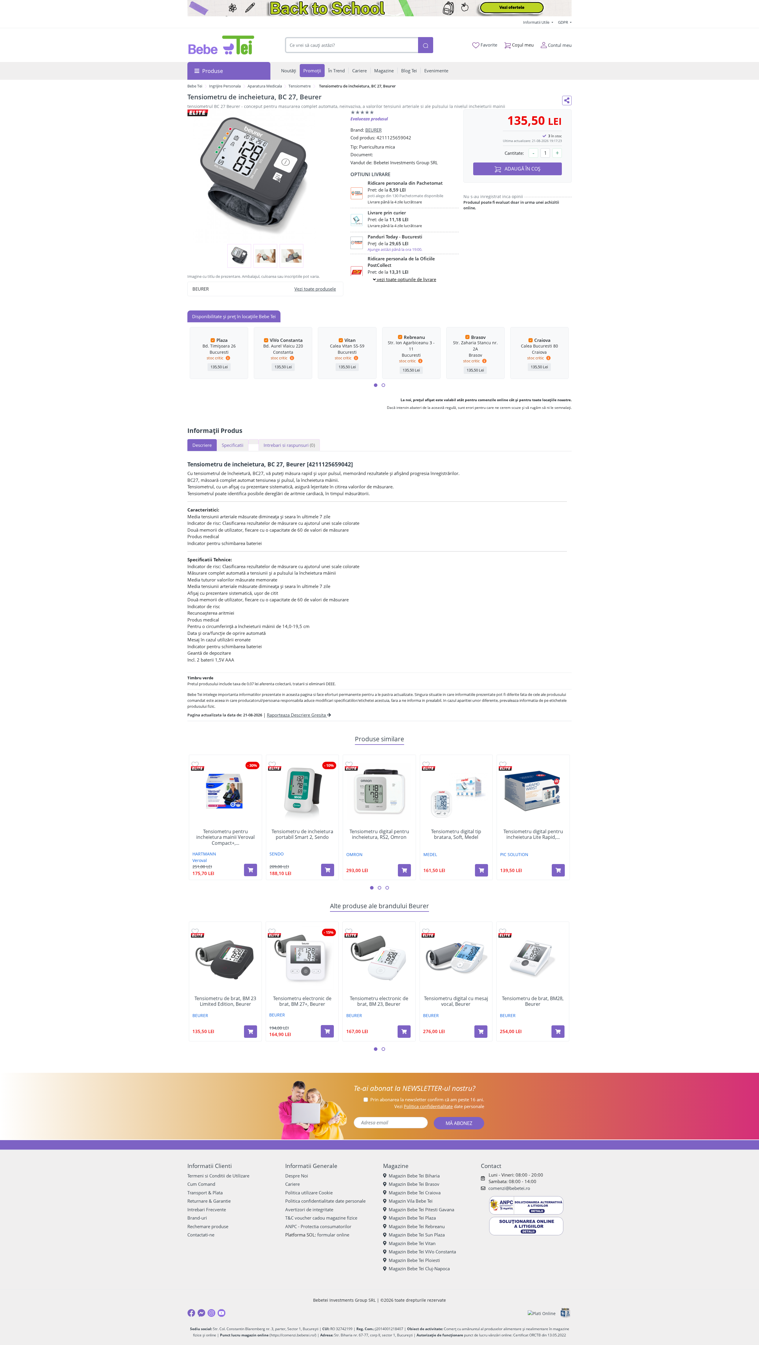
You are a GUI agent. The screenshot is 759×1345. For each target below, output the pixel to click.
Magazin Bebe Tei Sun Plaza (417, 1235)
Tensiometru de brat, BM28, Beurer (533, 1001)
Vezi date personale (439, 1106)
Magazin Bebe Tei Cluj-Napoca (419, 1268)
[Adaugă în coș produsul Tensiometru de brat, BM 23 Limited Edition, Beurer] (250, 1031)
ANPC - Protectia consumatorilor (318, 1226)
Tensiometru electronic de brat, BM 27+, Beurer (302, 1001)
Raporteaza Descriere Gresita (297, 715)
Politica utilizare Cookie (309, 1193)
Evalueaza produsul (369, 119)
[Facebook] (191, 1313)
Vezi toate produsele (315, 289)
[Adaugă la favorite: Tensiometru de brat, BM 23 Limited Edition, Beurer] (195, 931)
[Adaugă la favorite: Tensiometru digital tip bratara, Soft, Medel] (426, 764)
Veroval (199, 860)
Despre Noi (296, 1176)
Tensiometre (299, 86)
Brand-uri (197, 1218)
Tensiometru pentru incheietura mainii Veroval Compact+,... (225, 837)
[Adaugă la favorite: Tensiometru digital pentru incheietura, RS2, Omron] (349, 764)
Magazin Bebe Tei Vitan (412, 1243)
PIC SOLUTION (514, 854)
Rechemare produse (207, 1226)
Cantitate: (514, 153)
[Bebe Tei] (221, 45)
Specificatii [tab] (232, 445)
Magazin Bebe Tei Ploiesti (414, 1260)
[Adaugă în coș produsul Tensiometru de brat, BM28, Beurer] (558, 1031)
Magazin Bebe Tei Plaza (412, 1218)
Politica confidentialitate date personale (325, 1201)
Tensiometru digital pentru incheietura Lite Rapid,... (533, 834)
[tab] (253, 441)
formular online (333, 1235)
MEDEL (430, 854)
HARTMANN (204, 854)
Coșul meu (522, 45)
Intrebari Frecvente (206, 1209)
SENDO (277, 854)
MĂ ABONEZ (459, 1123)
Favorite (488, 45)
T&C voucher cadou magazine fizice (321, 1218)
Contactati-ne (200, 1235)
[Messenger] (201, 1313)
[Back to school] (379, 8)
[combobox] (351, 45)
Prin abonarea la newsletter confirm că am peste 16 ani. (427, 1099)
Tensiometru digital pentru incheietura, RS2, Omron (379, 834)
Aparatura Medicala (265, 86)
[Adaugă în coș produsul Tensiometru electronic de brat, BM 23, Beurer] (404, 1031)
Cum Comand (201, 1184)
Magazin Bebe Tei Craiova (415, 1193)
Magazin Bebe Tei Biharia (414, 1176)
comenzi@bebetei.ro (509, 1188)
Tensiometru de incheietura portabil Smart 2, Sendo (302, 834)
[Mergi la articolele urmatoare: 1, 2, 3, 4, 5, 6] (376, 385)
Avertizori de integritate (309, 1209)
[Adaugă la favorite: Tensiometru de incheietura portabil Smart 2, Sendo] (272, 764)
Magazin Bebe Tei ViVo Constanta (422, 1252)
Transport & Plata (205, 1193)
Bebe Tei (194, 86)
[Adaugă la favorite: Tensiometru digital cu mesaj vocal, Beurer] (425, 931)
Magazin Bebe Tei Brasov (414, 1184)
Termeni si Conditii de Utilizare (218, 1176)
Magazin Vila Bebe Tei (411, 1201)
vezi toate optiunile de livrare (406, 279)
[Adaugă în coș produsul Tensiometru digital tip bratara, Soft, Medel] (481, 870)
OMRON (354, 854)
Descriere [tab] (202, 445)
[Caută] (425, 45)
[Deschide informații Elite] (197, 768)
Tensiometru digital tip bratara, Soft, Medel (456, 834)
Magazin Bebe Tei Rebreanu (417, 1226)
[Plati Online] (542, 1313)
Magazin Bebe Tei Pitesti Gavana (421, 1209)
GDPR (563, 22)
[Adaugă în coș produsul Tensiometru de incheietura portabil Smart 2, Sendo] (327, 870)
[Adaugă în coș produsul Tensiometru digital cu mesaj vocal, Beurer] (480, 1031)
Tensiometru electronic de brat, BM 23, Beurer (379, 1001)
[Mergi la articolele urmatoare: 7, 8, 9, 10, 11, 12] (383, 385)
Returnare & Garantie (209, 1201)
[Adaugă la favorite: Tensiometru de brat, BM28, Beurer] (502, 931)
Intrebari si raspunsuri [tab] (289, 445)
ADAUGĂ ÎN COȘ (521, 168)
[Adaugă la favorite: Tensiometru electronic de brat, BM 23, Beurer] (348, 931)
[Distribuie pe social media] (567, 100)
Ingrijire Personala (225, 86)
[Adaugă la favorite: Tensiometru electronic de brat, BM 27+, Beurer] (271, 931)
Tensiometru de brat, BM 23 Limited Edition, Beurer (225, 1001)
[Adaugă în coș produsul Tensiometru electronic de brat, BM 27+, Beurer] (327, 1031)
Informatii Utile (536, 22)
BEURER (373, 130)
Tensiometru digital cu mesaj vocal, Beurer (456, 1001)
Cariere (292, 1184)
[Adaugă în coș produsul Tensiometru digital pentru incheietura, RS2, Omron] (404, 870)
